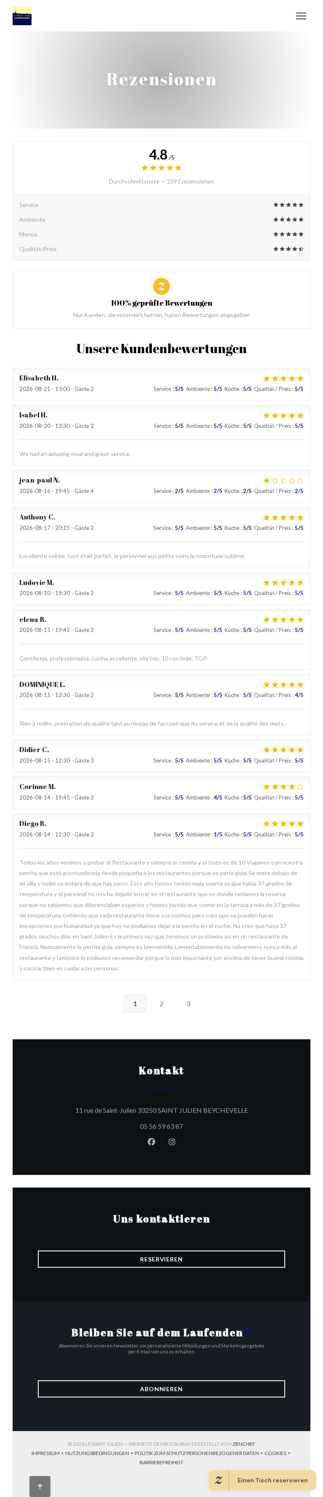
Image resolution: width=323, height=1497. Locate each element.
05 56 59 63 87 (161, 1126)
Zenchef (244, 1444)
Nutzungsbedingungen (100, 1454)
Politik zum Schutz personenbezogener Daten (200, 1454)
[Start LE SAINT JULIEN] (22, 15)
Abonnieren (161, 1388)
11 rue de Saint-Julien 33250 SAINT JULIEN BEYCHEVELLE (180, 1110)
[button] (301, 16)
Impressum (48, 1454)
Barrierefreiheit (161, 1463)
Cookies (278, 1454)
